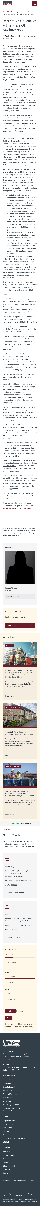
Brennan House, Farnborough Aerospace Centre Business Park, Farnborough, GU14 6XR (18, 873)
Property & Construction (23, 12)
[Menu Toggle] (34, 3)
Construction (9, 646)
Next (9, 1018)
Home (5, 12)
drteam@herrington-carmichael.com (17, 508)
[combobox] (10, 1011)
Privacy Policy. (27, 1026)
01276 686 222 (11, 885)
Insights (10, 12)
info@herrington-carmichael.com (18, 880)
